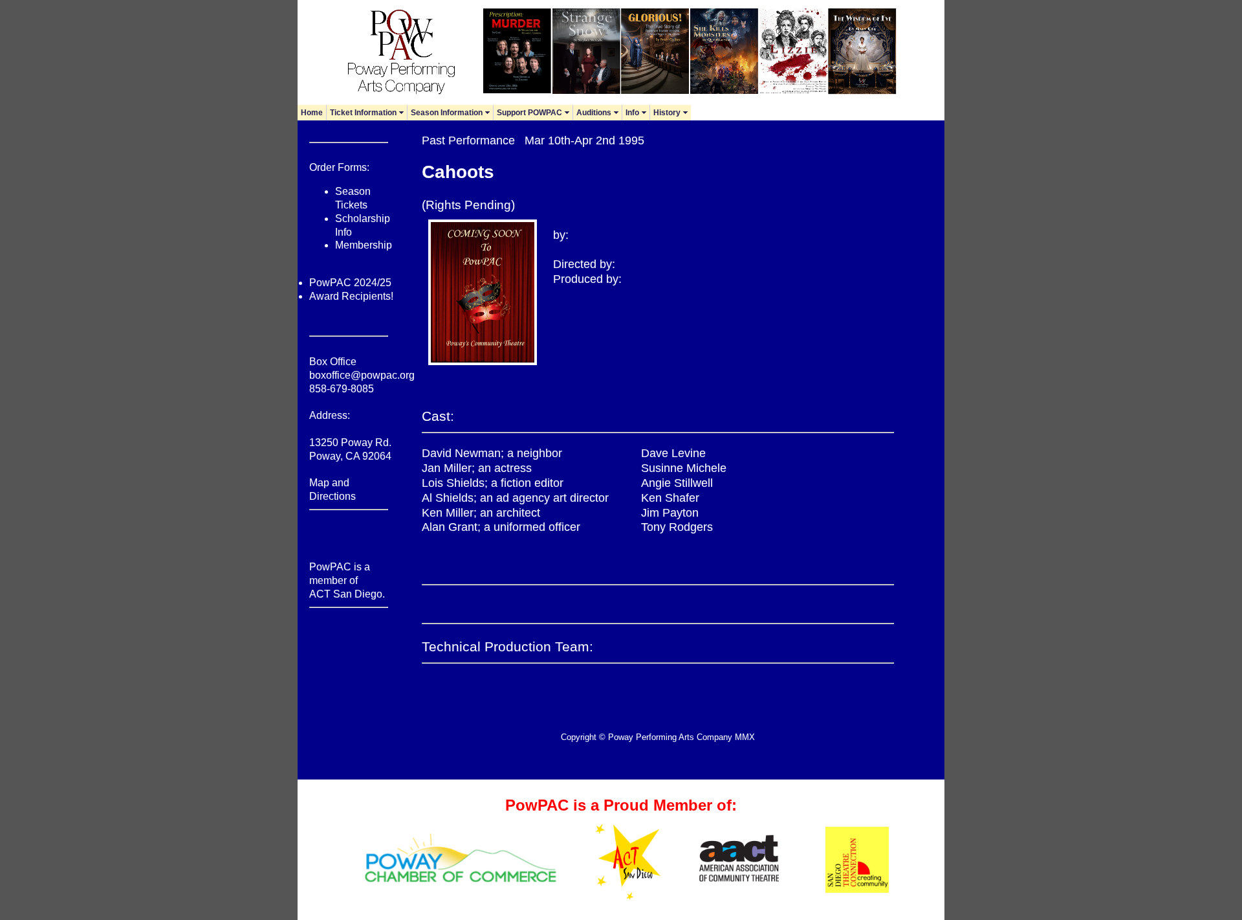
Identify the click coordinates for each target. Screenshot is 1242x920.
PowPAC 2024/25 (350, 282)
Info (637, 112)
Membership (363, 245)
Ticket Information (368, 112)
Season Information (452, 112)
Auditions (599, 112)
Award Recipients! (351, 296)
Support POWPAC (534, 112)
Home (312, 112)
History (672, 112)
